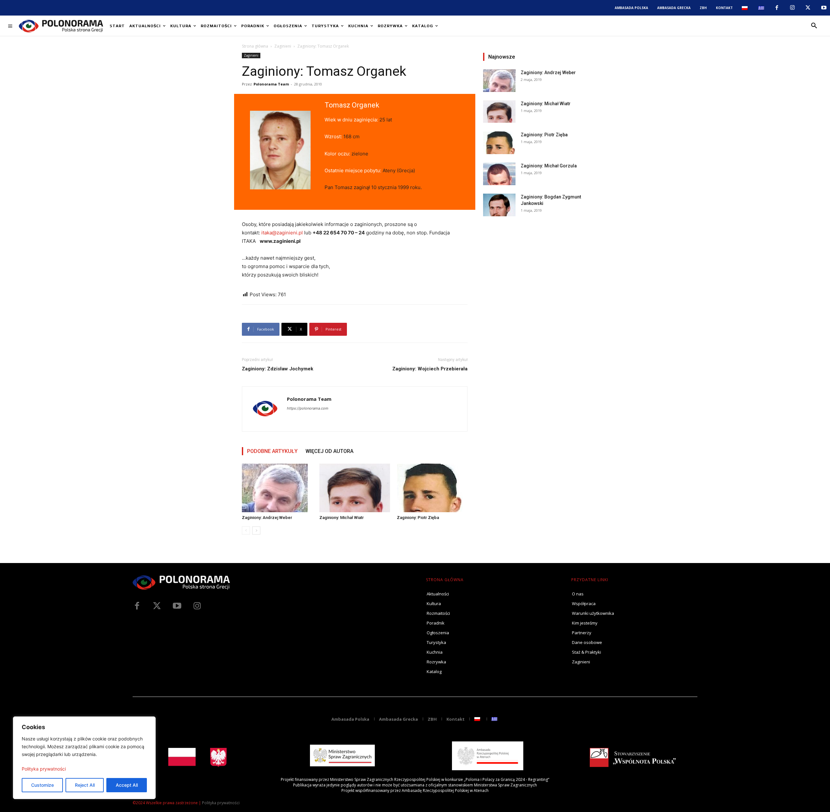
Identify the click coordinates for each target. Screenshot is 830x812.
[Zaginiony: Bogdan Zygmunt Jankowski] (499, 205)
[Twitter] (157, 606)
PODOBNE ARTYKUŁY (272, 451)
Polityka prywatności (44, 769)
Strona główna (255, 46)
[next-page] (256, 530)
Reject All (85, 785)
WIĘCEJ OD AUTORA (329, 451)
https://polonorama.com (307, 408)
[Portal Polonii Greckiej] (61, 26)
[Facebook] (776, 8)
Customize (42, 785)
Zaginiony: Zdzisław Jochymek (277, 369)
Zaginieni (282, 46)
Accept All (127, 785)
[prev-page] (246, 530)
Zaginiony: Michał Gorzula (549, 165)
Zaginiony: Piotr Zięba (418, 517)
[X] (808, 8)
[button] (814, 26)
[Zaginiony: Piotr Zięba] (432, 488)
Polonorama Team (271, 84)
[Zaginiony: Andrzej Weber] (277, 488)
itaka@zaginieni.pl (282, 233)
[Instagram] (792, 8)
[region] (84, 757)
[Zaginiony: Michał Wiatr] (354, 488)
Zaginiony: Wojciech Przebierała (430, 369)
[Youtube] (824, 8)
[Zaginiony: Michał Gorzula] (499, 174)
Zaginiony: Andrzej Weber (267, 517)
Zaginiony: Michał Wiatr (341, 517)
